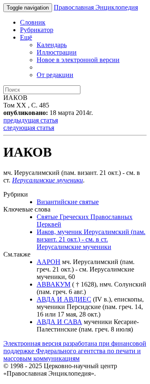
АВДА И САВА (59, 321)
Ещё (26, 37)
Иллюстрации (57, 52)
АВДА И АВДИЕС (64, 299)
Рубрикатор (36, 29)
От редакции (55, 74)
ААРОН (48, 261)
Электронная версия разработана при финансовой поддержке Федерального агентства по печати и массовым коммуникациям (74, 351)
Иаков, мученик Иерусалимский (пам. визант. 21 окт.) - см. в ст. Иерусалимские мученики (91, 239)
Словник (32, 22)
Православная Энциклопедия (96, 7)
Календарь (52, 44)
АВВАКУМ (53, 284)
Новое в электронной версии (78, 59)
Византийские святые (68, 201)
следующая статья (28, 127)
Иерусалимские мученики (47, 180)
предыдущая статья (30, 120)
